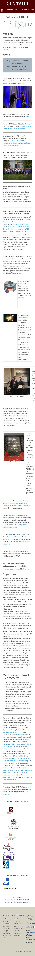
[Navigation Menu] (2, 11)
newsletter (12, 515)
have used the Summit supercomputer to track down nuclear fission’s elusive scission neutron (17, 143)
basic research (21, 735)
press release (13, 551)
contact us (6, 794)
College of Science (15, 554)
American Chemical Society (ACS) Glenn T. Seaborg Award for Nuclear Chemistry (16, 226)
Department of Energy (9, 730)
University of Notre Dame (11, 777)
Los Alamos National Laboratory (19, 758)
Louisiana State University (19, 775)
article (10, 534)
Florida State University (18, 744)
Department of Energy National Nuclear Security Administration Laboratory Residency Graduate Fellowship (16, 503)
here (25, 69)
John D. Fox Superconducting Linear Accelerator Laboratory (17, 746)
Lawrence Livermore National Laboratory (15, 761)
